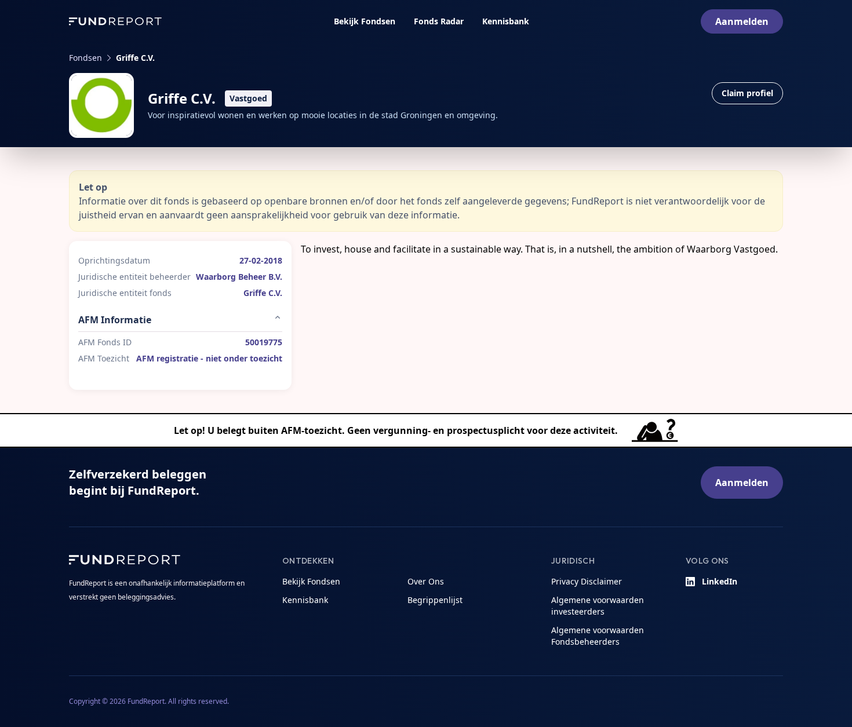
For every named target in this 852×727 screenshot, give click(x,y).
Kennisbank (505, 21)
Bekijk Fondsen (364, 21)
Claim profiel (747, 92)
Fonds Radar (439, 21)
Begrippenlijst (435, 599)
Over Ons (425, 581)
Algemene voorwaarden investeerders (597, 605)
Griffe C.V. (135, 57)
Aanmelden (742, 21)
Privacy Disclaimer (586, 581)
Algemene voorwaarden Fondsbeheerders (597, 635)
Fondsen (85, 57)
